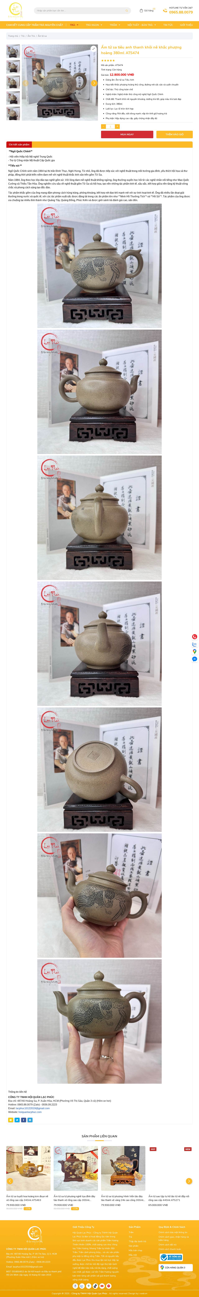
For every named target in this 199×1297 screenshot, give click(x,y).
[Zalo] (82, 1286)
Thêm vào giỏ (175, 134)
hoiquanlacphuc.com (30, 1112)
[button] (94, 83)
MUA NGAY (127, 134)
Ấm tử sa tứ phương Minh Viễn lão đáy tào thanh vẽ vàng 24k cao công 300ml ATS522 (75, 1200)
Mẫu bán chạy (135, 1250)
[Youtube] (102, 1286)
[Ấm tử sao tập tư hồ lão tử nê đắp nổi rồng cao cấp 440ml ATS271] (123, 1168)
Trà (130, 1236)
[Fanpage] (75, 1286)
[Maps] (194, 651)
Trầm (131, 1232)
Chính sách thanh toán (170, 1249)
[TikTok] (95, 1286)
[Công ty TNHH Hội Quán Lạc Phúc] (34, 1235)
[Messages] (194, 659)
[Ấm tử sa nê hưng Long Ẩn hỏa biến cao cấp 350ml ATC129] (170, 1168)
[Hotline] (194, 636)
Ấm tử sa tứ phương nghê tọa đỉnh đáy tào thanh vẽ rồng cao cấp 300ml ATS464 (27, 1200)
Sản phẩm (133, 1245)
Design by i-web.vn (137, 1293)
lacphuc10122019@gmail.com (33, 1108)
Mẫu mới (133, 1254)
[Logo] (15, 10)
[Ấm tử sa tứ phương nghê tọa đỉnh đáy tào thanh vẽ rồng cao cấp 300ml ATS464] (28, 1168)
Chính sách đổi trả (167, 1244)
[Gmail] (108, 1286)
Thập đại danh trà (137, 1241)
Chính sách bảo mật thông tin (173, 1232)
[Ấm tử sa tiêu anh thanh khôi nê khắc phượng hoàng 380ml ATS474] (13, 51)
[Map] (88, 1286)
